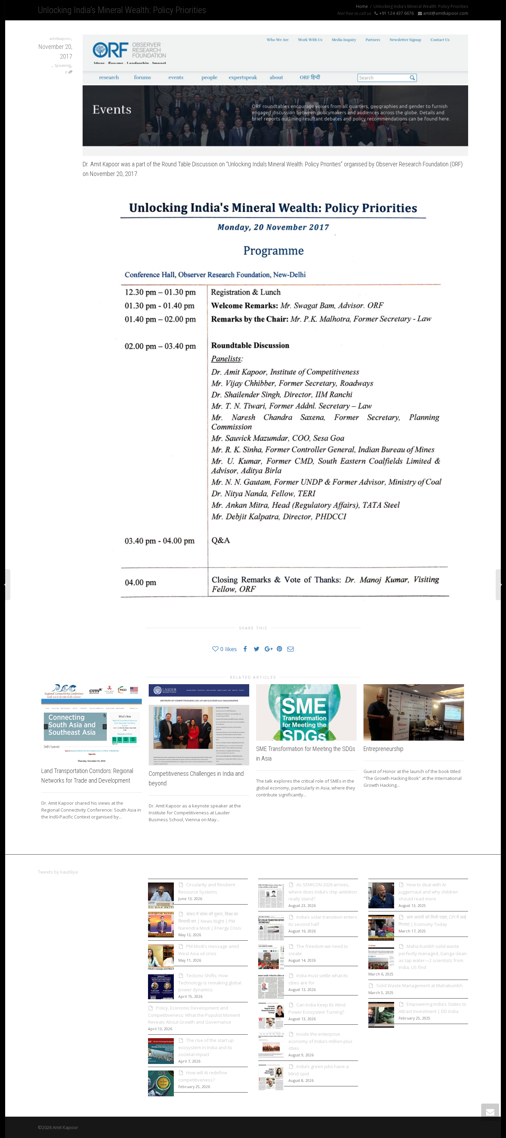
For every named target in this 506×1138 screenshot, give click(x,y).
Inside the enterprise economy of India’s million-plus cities (320, 1041)
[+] (91, 723)
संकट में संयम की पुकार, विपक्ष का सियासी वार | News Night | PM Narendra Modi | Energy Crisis (209, 921)
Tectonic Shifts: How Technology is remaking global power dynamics (209, 982)
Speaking (62, 65)
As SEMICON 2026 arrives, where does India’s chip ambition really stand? (322, 891)
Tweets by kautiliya (58, 872)
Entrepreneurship (383, 748)
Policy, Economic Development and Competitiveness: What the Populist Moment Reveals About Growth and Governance (194, 1015)
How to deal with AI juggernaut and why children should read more (428, 891)
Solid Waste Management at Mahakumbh (419, 985)
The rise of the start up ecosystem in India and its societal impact (206, 1047)
